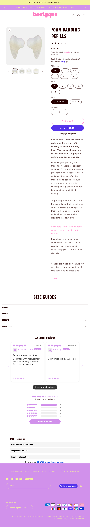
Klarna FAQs (16, 471)
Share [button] (56, 278)
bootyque (22, 516)
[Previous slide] (8, 365)
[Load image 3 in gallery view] (29, 71)
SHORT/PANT (60, 102)
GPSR (26, 471)
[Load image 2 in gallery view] (22, 71)
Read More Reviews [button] (45, 387)
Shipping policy (61, 519)
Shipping (67, 52)
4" (74, 76)
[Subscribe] (47, 486)
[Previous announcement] (4, 7)
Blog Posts (53, 471)
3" (55, 76)
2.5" (75, 71)
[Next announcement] (85, 7)
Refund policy (52, 516)
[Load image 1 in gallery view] (15, 71)
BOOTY (75, 102)
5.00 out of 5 (51, 396)
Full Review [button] (18, 378)
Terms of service (78, 516)
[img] (19, 345)
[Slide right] (42, 71)
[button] (5, 15)
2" (65, 71)
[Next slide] (82, 365)
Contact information (77, 519)
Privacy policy (64, 516)
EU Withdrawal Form (70, 471)
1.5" (55, 71)
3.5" (65, 76)
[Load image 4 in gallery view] (36, 71)
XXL (56, 92)
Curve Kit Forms (39, 471)
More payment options (67, 134)
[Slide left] (8, 71)
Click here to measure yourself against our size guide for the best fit (66, 230)
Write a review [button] (45, 421)
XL (79, 86)
